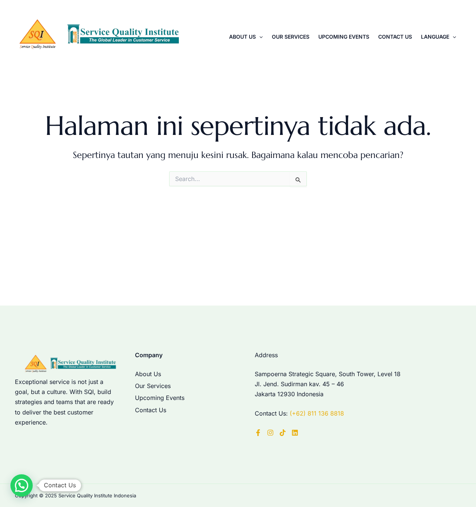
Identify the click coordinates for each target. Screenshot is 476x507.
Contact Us (395, 36)
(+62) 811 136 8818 (317, 413)
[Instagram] (270, 432)
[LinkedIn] (295, 432)
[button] (259, 36)
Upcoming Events (343, 36)
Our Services (290, 36)
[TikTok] (282, 432)
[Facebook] (258, 432)
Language (435, 36)
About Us (242, 36)
